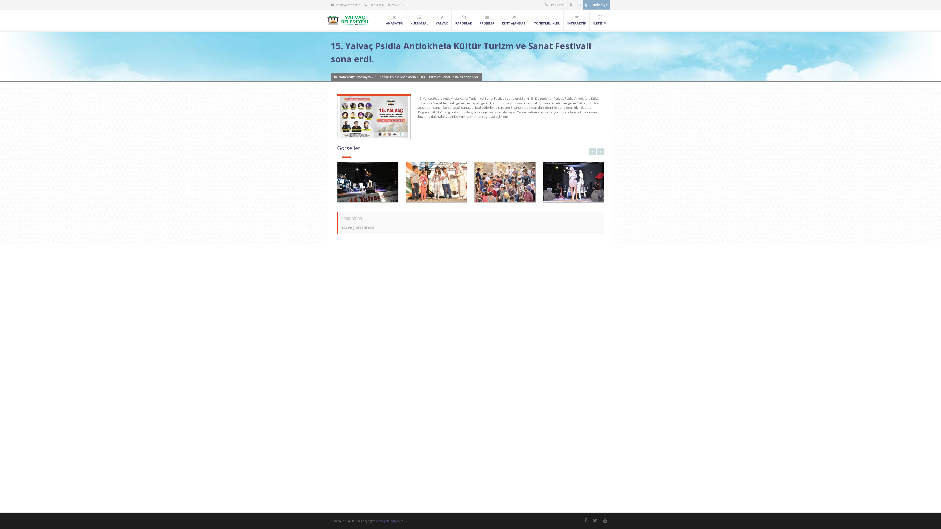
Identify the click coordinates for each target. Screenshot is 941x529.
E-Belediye (598, 4)
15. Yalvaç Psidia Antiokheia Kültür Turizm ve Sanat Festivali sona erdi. (427, 77)
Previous (592, 151)
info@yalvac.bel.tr (348, 5)
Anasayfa (363, 77)
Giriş (577, 5)
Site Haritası (557, 5)
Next (600, 151)
